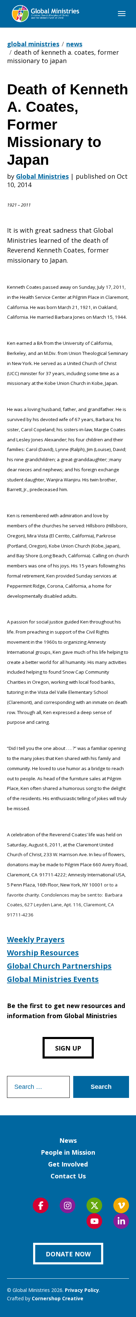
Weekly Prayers (36, 939)
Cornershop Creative (57, 1298)
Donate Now (68, 1254)
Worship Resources (43, 953)
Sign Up (68, 1048)
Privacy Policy (82, 1290)
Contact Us (68, 1176)
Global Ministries (42, 176)
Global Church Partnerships (59, 966)
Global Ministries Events (53, 979)
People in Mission (68, 1152)
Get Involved (68, 1164)
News (68, 1140)
